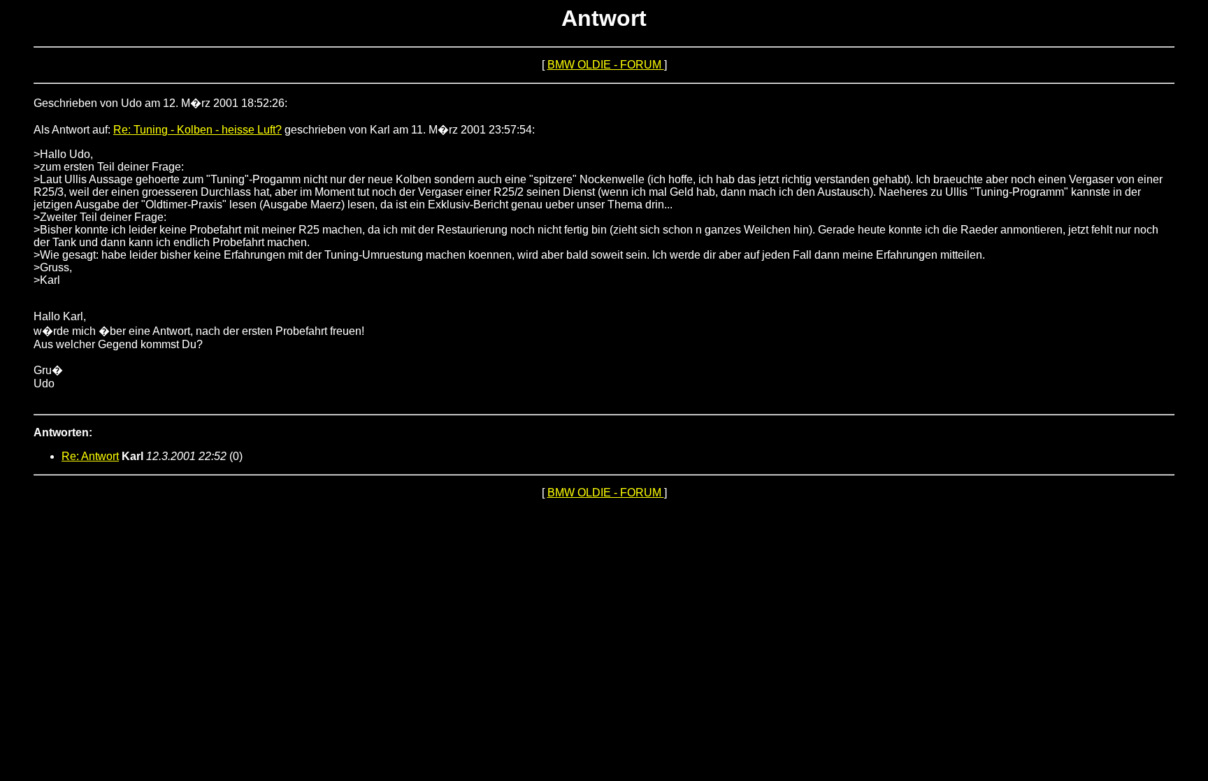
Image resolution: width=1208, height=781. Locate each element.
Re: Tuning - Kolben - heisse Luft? (197, 130)
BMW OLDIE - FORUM (605, 65)
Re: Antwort (90, 456)
